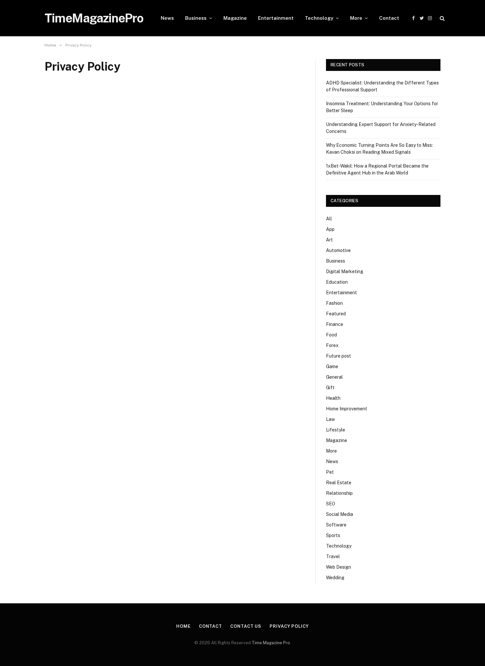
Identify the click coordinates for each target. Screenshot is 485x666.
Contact (389, 18)
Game (332, 366)
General (334, 377)
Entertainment (276, 18)
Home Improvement (346, 408)
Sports (333, 535)
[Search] (441, 18)
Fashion (334, 303)
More (356, 18)
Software (336, 524)
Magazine (235, 18)
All (329, 218)
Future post (338, 356)
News (167, 18)
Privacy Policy (289, 626)
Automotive (338, 250)
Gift (330, 387)
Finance (334, 324)
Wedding (335, 577)
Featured (336, 313)
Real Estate (338, 482)
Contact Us (245, 626)
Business (196, 18)
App (330, 229)
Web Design (338, 567)
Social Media (339, 514)
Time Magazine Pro (271, 642)
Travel (333, 556)
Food (331, 334)
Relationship (339, 493)
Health (333, 398)
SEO (330, 503)
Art (329, 239)
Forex (332, 345)
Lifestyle (335, 429)
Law (330, 419)
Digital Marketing (344, 271)
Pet (330, 472)
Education (337, 282)
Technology (319, 18)
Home (183, 626)
